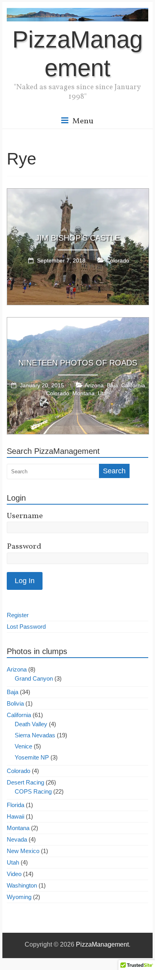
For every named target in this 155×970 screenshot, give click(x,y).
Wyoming (19, 896)
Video (14, 874)
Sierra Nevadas (35, 735)
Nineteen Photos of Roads (77, 362)
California (133, 385)
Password (24, 546)
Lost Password (26, 626)
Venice (23, 746)
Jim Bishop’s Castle (77, 237)
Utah (104, 393)
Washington (22, 885)
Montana (83, 393)
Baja (112, 385)
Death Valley (31, 724)
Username (25, 516)
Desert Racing (25, 782)
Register (18, 615)
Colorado (117, 260)
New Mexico (23, 851)
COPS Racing (33, 791)
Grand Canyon (34, 678)
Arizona (94, 385)
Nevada (17, 839)
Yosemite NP (32, 757)
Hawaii (15, 816)
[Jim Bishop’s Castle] (78, 192)
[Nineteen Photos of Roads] (78, 321)
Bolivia (15, 703)
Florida (15, 805)
